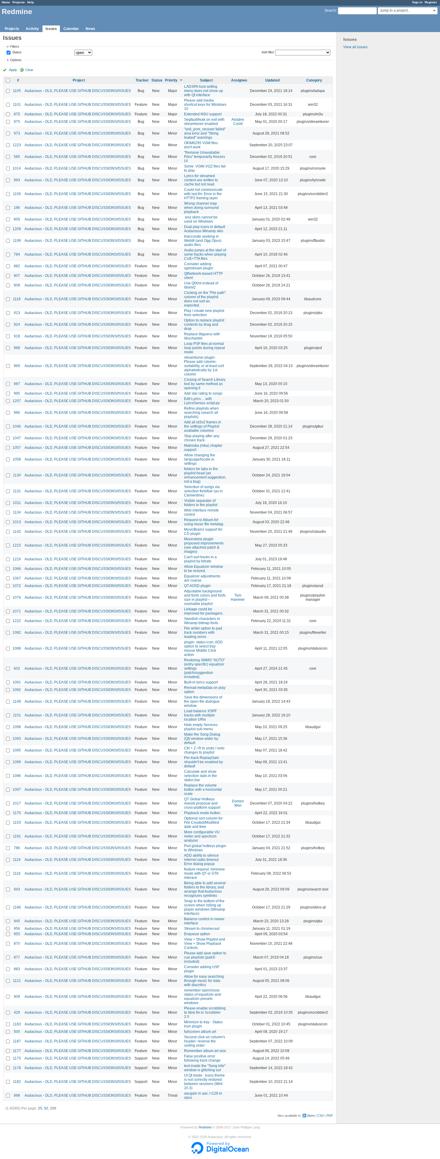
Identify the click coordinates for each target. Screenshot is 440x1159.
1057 (17, 448)
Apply (13, 70)
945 (17, 921)
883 (17, 969)
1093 (17, 739)
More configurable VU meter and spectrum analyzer (202, 836)
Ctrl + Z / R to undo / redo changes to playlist (204, 750)
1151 (17, 715)
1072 (17, 586)
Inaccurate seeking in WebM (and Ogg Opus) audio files (202, 240)
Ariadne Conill (237, 121)
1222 (17, 621)
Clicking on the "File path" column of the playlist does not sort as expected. (205, 299)
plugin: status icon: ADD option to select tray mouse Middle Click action (203, 648)
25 (40, 1108)
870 (17, 943)
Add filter (268, 52)
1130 (17, 475)
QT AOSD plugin (197, 586)
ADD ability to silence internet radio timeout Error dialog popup (201, 859)
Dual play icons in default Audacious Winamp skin (204, 229)
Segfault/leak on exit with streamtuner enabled (204, 121)
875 (17, 114)
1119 (17, 860)
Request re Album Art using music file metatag (203, 522)
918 (17, 336)
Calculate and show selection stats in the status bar (200, 775)
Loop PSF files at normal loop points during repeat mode (204, 348)
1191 (17, 836)
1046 (17, 426)
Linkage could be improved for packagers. (203, 611)
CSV (320, 1115)
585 (17, 157)
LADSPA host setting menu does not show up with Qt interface (203, 90)
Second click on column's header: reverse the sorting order (204, 1041)
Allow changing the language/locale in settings (199, 459)
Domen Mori (238, 803)
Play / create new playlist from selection (204, 313)
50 (46, 1108)
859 (17, 219)
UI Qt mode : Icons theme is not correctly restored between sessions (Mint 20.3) (204, 1081)
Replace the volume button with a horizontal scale (203, 789)
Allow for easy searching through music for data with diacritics (204, 980)
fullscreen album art (200, 1032)
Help (30, 2)
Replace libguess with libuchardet (202, 336)
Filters (14, 46)
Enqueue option (197, 934)
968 (17, 348)
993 (17, 180)
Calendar (71, 29)
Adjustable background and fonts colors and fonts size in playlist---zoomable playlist (205, 597)
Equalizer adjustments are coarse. (202, 578)
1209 (17, 229)
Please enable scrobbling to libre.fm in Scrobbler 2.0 (205, 1012)
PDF (330, 1115)
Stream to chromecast (201, 928)
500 (17, 1032)
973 (17, 133)
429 (17, 1012)
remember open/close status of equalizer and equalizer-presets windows (202, 996)
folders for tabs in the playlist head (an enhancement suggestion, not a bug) (205, 475)
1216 (17, 559)
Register (431, 2)
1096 (17, 776)
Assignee (239, 80)
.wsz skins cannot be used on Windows (201, 219)
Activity (32, 29)
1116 (17, 873)
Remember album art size (205, 1051)
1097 (17, 789)
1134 (17, 512)
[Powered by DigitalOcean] (220, 1153)
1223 (17, 145)
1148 (17, 701)
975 (17, 122)
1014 (17, 168)
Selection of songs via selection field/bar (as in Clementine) (203, 491)
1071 (17, 611)
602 (17, 668)
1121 (17, 981)
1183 (17, 1024)
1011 (17, 503)
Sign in (417, 2)
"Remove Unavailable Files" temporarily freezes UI (204, 156)
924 (17, 324)
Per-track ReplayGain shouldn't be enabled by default (203, 762)
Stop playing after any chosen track (201, 438)
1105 (17, 91)
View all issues (355, 47)
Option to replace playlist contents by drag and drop (204, 324)
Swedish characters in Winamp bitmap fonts (202, 621)
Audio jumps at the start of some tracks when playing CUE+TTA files (205, 254)
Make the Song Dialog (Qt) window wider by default (202, 738)
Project (79, 80)
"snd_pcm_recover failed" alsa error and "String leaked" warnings (205, 133)
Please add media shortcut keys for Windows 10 (205, 104)
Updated (272, 80)
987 (17, 384)
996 (17, 413)
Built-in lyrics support (201, 682)
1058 (17, 459)
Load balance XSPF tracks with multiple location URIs (200, 715)
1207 (17, 401)
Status (16, 52)
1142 (17, 531)
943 (17, 889)
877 (17, 957)
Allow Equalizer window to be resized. (203, 569)
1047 (17, 438)
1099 (17, 762)
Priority (171, 80)
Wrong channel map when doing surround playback (201, 207)
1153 (17, 822)
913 (17, 313)
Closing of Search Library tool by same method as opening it (204, 384)
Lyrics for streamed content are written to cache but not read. (201, 180)
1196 (17, 907)
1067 (17, 578)
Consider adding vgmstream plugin (198, 266)
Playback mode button (202, 813)
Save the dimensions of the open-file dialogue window (203, 701)
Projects (19, 2)
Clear (29, 70)
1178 (17, 1068)
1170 (17, 813)
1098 (17, 727)
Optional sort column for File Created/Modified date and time (203, 822)
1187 (17, 1041)
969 (17, 366)
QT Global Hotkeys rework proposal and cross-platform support (202, 803)
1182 (17, 1082)
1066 (17, 569)
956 (17, 928)
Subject (206, 80)
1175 (17, 1058)
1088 (17, 648)
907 (17, 276)
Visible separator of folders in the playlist (200, 503)
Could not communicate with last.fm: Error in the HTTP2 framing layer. (203, 194)
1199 (17, 241)
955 (17, 934)
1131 (17, 491)
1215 (17, 545)
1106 (17, 194)
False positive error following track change (202, 1058)
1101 (17, 104)
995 (17, 393)
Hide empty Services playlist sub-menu (201, 727)
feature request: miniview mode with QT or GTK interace (204, 873)
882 (17, 266)
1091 (17, 682)
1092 (17, 690)
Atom (311, 1115)
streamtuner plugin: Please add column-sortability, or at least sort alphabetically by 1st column (204, 365)
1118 (17, 299)
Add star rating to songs (203, 393)
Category (314, 80)
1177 (17, 1051)
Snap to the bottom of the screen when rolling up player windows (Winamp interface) (204, 907)
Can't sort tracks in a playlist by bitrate (200, 559)
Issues (51, 29)
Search (330, 10)
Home (6, 2)
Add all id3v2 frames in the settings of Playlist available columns (202, 426)
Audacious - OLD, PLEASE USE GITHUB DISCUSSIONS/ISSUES (78, 91)
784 (17, 254)
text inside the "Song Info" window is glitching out (204, 1068)
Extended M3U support (202, 114)
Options (16, 60)
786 (17, 848)
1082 (17, 632)
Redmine (205, 1127)
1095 (17, 750)
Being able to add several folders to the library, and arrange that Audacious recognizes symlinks (205, 889)
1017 (17, 803)
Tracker (142, 80)
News (90, 29)
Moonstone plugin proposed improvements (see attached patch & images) (204, 545)
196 (17, 208)
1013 (17, 522)
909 (17, 996)
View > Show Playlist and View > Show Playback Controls (204, 943)
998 (17, 1095)
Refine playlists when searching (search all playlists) (201, 412)
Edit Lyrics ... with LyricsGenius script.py (202, 401)
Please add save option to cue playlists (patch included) (205, 957)
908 (17, 285)
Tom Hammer (238, 597)
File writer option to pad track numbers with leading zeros (203, 632)
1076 (17, 597)
